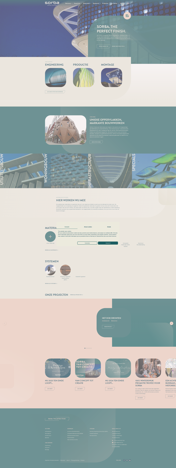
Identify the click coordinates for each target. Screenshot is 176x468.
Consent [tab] (67, 226)
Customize (87, 243)
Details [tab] (109, 226)
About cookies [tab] (88, 226)
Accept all (108, 243)
